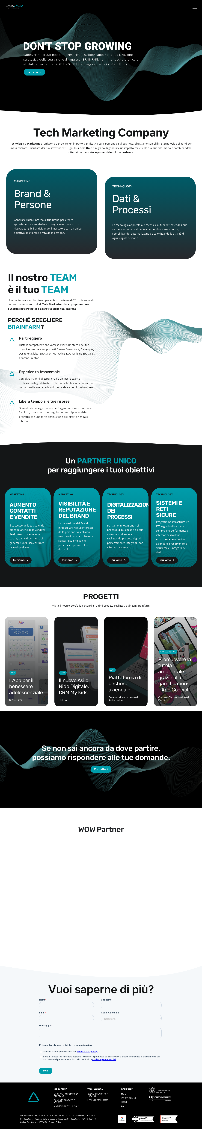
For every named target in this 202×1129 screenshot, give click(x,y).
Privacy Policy (55, 1122)
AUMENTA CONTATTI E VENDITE (64, 1101)
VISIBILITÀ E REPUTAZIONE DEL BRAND (66, 1095)
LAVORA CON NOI (129, 1098)
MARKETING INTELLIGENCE (66, 1106)
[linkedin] (122, 1106)
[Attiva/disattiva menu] (195, 7)
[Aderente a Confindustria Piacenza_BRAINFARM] (160, 1088)
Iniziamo (34, 72)
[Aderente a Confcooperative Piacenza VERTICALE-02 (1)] (160, 1097)
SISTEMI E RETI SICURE (97, 1100)
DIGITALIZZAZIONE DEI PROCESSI (97, 1095)
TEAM (123, 1094)
